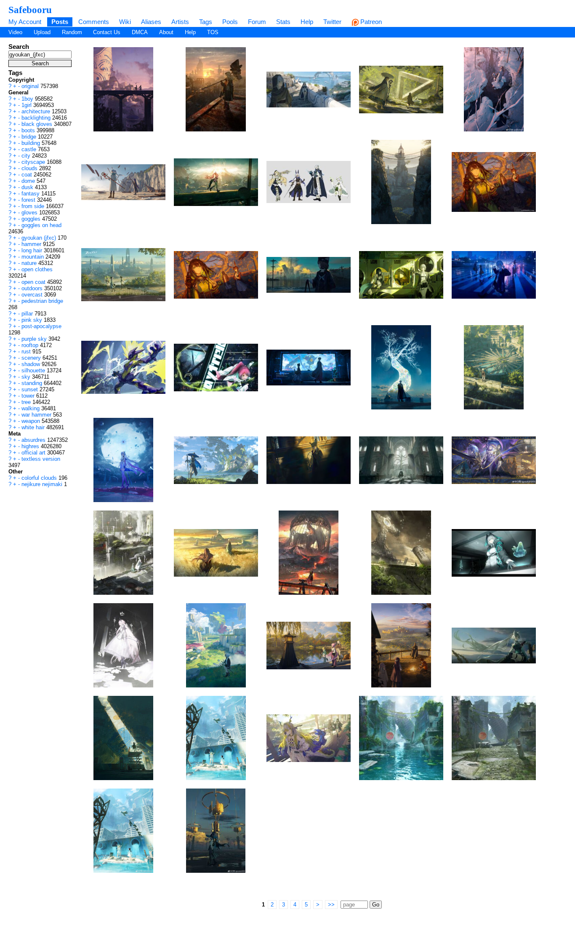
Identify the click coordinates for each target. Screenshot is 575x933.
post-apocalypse (41, 326)
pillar (28, 313)
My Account (24, 21)
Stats (283, 21)
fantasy (31, 193)
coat (27, 174)
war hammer (37, 415)
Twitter (332, 21)
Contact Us (106, 32)
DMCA (140, 32)
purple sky (34, 339)
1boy (28, 99)
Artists (180, 21)
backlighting (36, 118)
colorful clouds (40, 478)
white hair (33, 427)
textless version (40, 459)
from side (33, 206)
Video (15, 32)
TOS (212, 32)
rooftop (30, 345)
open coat (34, 282)
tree (26, 402)
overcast (32, 294)
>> (331, 904)
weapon (31, 421)
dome (29, 181)
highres (31, 446)
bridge (29, 137)
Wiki (125, 21)
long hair (32, 250)
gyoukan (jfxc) (39, 238)
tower (28, 396)
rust (26, 351)
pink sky (32, 320)
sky (26, 377)
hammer (32, 244)
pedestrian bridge (42, 301)
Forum (257, 21)
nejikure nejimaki (42, 484)
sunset (30, 389)
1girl (27, 105)
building (31, 143)
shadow (31, 364)
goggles (31, 219)
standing (32, 383)
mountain (33, 257)
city (26, 155)
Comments (93, 21)
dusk (28, 187)
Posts (59, 21)
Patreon (370, 21)
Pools (230, 21)
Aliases (151, 21)
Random (72, 32)
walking (31, 408)
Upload (42, 32)
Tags (205, 21)
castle (29, 149)
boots (29, 130)
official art (34, 452)
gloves (30, 212)
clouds (30, 168)
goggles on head (41, 225)
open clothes (37, 269)
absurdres (34, 440)
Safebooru (30, 9)
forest (29, 200)
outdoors (32, 288)
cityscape (34, 162)
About (166, 32)
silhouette (34, 370)
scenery (32, 358)
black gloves (37, 124)
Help (307, 21)
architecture (36, 111)
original (30, 86)
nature (29, 263)
